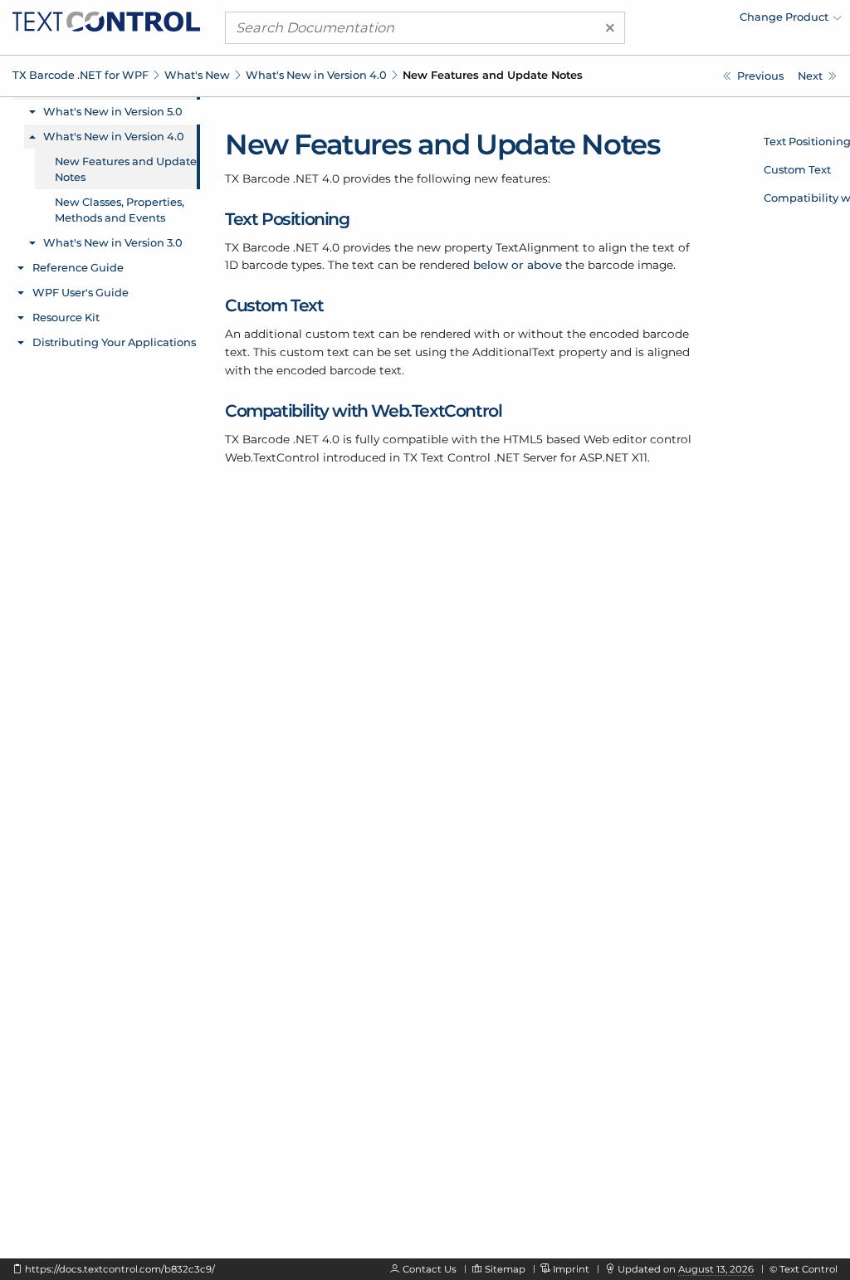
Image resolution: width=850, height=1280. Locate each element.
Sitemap (505, 1269)
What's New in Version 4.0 (316, 74)
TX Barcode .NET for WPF (80, 74)
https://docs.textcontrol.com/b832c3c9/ (120, 1269)
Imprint (571, 1269)
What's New (197, 74)
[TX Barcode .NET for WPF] (106, 20)
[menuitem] (696, 21)
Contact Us (430, 1269)
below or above (517, 264)
